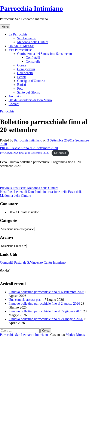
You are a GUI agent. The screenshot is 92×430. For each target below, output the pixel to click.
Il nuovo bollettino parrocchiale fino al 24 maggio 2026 (46, 319)
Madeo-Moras (75, 334)
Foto (20, 88)
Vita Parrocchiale (20, 50)
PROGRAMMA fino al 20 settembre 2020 (29, 148)
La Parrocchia (18, 34)
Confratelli (33, 57)
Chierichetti (25, 73)
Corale (21, 65)
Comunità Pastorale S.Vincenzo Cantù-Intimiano (33, 262)
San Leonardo (26, 38)
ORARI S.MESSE (21, 46)
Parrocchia (7, 111)
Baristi (21, 84)
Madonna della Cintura (32, 42)
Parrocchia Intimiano (31, 8)
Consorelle (33, 61)
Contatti (14, 104)
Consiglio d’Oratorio (31, 81)
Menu (5, 26)
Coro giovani (26, 69)
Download (60, 152)
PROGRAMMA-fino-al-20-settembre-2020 (24, 152)
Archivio (15, 96)
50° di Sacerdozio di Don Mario (30, 100)
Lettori (21, 77)
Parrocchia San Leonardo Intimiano (24, 334)
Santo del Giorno (28, 92)
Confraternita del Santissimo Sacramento (44, 53)
